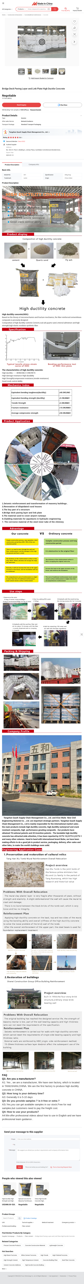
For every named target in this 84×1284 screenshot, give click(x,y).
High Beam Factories (10, 1255)
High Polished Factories (59, 1255)
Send (19, 1167)
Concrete (45, 15)
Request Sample (35, 110)
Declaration (63, 1276)
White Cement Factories (28, 1255)
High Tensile (44, 1255)
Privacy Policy (72, 1276)
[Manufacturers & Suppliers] (42, 4)
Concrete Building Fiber (50, 1260)
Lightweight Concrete (56, 1245)
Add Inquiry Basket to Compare (42, 78)
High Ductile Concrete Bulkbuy (34, 1265)
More (4, 1269)
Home (3, 15)
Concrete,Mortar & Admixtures (32, 15)
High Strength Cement (11, 1260)
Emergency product (68, 1222)
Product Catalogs (31, 1218)
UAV (3, 1222)
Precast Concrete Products (12, 1245)
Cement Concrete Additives (12, 1265)
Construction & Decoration (15, 15)
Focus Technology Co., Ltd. (28, 1276)
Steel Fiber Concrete (68, 1260)
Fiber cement (26, 1226)
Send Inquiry (21, 105)
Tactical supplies (27, 1222)
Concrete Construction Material (35, 1245)
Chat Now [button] (63, 105)
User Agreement (53, 1276)
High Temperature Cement (30, 1260)
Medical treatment (48, 1222)
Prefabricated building (9, 1226)
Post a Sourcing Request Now (61, 1167)
